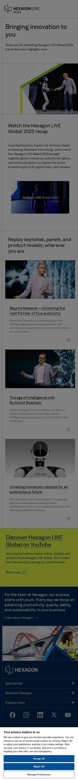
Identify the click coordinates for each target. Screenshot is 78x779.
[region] (39, 753)
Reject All (39, 766)
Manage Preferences (38, 774)
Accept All (39, 758)
